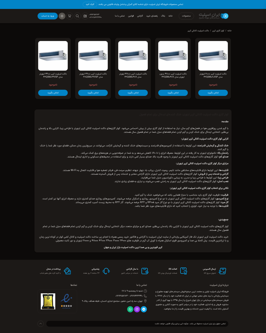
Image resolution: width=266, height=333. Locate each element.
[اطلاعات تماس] (85, 16)
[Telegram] (144, 309)
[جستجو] (77, 16)
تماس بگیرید (213, 92)
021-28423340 (95, 17)
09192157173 (94, 14)
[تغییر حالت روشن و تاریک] (62, 16)
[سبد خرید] (69, 16)
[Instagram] (137, 309)
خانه (230, 30)
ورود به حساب (47, 16)
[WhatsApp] (130, 309)
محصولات (186, 16)
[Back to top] (41, 324)
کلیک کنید (90, 4)
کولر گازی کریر (218, 30)
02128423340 (136, 296)
